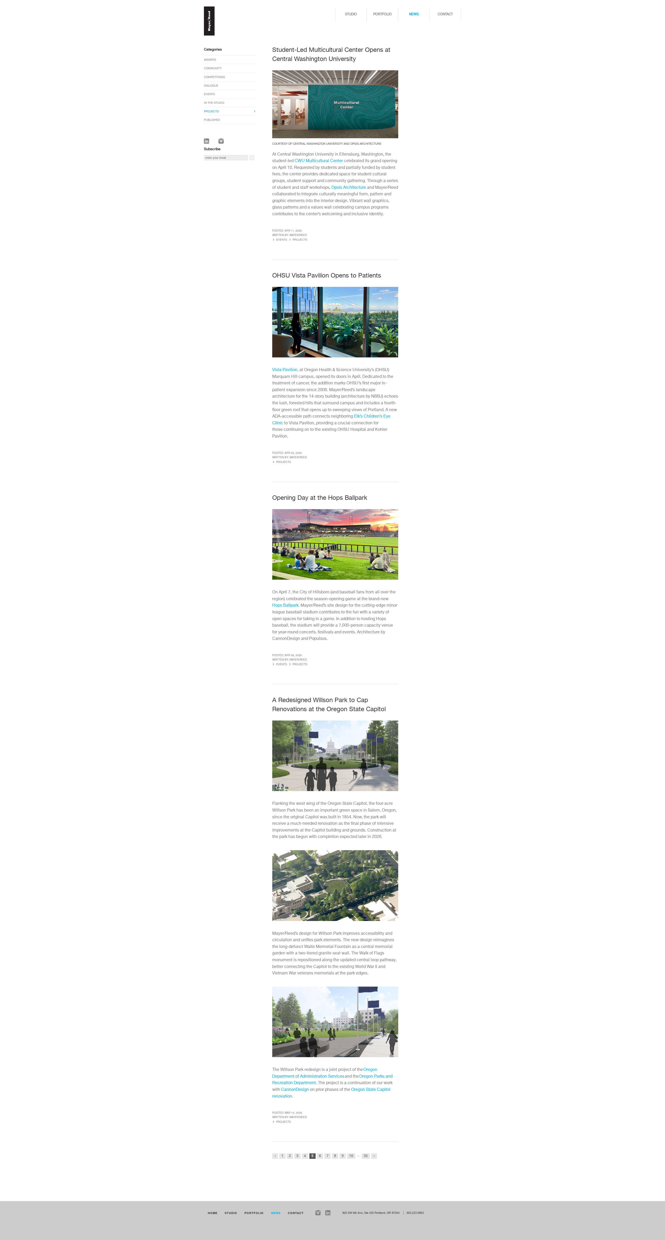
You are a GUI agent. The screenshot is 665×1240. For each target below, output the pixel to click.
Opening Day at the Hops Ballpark (320, 498)
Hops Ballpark (285, 606)
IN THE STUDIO (214, 102)
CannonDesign (295, 1090)
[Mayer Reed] (209, 34)
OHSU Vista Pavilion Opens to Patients (327, 276)
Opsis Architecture (348, 188)
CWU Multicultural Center (319, 161)
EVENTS (209, 94)
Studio (351, 14)
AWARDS (210, 59)
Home (212, 1213)
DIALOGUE (211, 85)
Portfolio (382, 14)
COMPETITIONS (214, 77)
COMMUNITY (213, 68)
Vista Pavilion (284, 370)
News (414, 14)
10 (351, 1156)
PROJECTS (211, 111)
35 (366, 1156)
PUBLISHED (212, 120)
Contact (445, 14)
